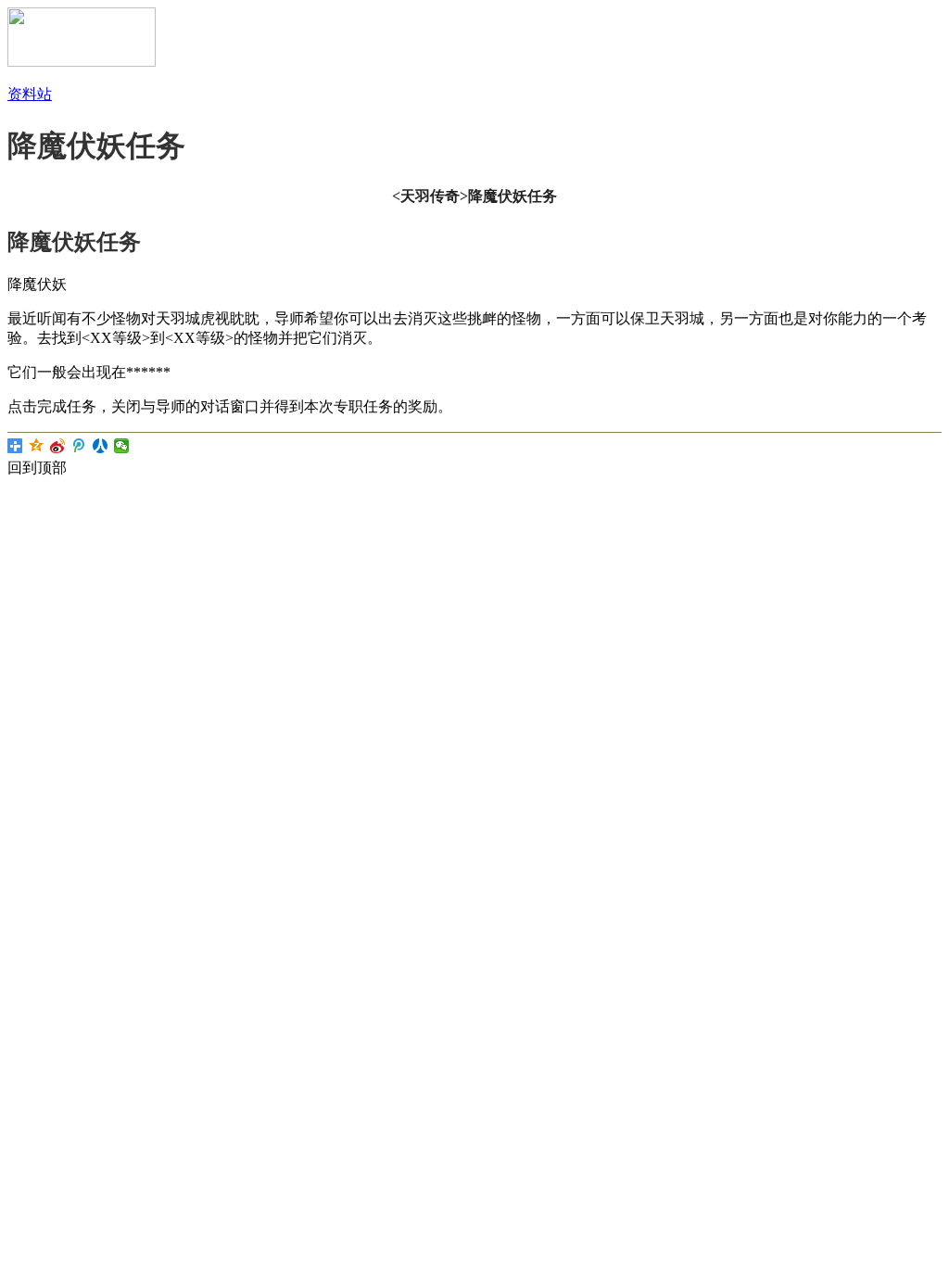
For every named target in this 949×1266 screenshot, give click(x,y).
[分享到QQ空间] (36, 445)
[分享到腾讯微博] (79, 445)
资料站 (29, 94)
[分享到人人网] (100, 445)
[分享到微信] (122, 445)
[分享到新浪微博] (58, 445)
